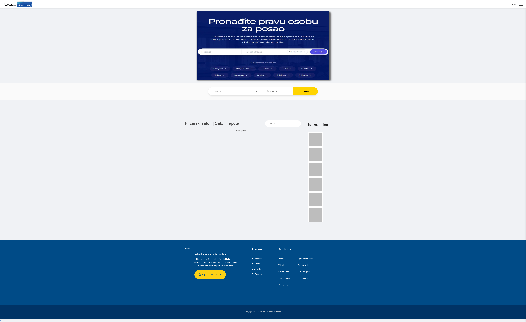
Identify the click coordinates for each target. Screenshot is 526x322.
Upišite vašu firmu (305, 258)
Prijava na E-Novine (211, 274)
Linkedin (257, 269)
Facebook (257, 258)
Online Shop (283, 272)
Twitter (257, 264)
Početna (282, 258)
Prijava (513, 4)
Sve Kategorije (304, 272)
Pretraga (305, 91)
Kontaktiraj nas (284, 278)
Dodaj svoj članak (286, 285)
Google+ (258, 274)
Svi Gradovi (303, 278)
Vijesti (281, 265)
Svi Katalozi (303, 265)
